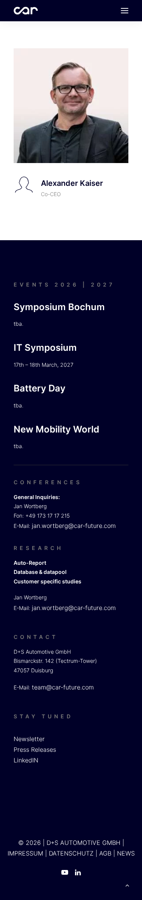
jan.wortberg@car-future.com (74, 525)
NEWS (126, 853)
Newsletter (29, 739)
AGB (105, 853)
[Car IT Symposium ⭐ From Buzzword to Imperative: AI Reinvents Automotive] (26, 10)
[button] (124, 10)
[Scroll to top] (127, 884)
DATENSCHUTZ (71, 853)
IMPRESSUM (25, 853)
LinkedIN (26, 760)
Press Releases (35, 749)
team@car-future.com (63, 687)
